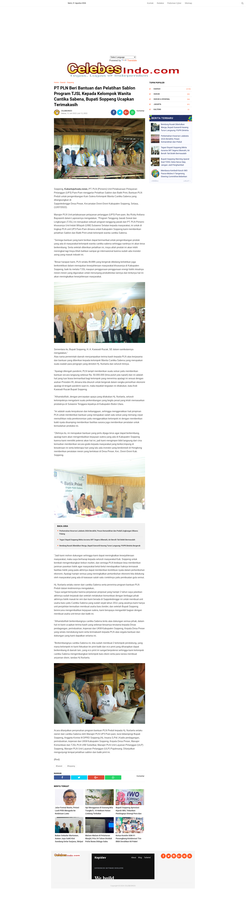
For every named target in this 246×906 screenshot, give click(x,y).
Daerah (63, 82)
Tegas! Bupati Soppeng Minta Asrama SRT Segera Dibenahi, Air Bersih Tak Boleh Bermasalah (97, 540)
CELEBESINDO (130, 886)
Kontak (150, 3)
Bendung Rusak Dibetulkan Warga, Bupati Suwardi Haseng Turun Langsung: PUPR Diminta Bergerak (99, 546)
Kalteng (157, 109)
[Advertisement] (123, 34)
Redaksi (160, 3)
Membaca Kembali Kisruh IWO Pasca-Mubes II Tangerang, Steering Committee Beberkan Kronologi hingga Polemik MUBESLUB (174, 173)
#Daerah (59, 766)
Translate (132, 60)
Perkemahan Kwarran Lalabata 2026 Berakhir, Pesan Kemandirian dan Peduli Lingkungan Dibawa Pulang (175, 139)
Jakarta (157, 104)
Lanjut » (187, 181)
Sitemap (188, 3)
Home (56, 82)
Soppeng (70, 82)
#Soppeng (71, 766)
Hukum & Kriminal (162, 99)
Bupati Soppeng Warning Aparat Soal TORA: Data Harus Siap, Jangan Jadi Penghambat (175, 162)
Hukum (157, 94)
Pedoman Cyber (174, 3)
